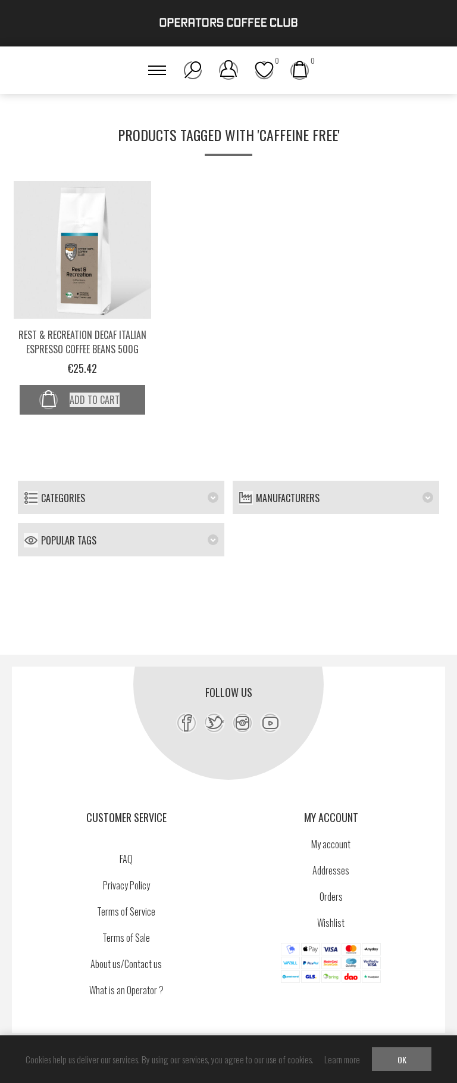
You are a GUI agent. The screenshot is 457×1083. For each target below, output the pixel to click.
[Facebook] (186, 722)
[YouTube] (270, 722)
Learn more (342, 1059)
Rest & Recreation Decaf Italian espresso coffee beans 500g (82, 342)
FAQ (126, 859)
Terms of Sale (126, 937)
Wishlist (331, 923)
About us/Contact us (126, 964)
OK (401, 1059)
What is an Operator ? (126, 990)
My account (330, 844)
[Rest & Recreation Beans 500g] (82, 250)
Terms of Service (126, 911)
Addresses (330, 870)
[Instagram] (242, 722)
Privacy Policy (126, 885)
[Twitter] (214, 722)
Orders (331, 896)
